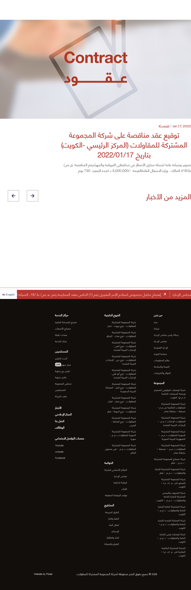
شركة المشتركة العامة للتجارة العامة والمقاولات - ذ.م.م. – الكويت (171, 510)
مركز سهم (63, 364)
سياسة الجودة (160, 353)
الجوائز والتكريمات (162, 372)
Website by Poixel (43, 574)
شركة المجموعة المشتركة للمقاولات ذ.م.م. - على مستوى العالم (120, 449)
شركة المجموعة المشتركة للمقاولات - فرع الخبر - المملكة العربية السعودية (121, 387)
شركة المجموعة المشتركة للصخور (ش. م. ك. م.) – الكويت (173, 483)
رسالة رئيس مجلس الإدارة (166, 334)
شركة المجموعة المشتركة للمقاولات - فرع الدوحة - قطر (121, 409)
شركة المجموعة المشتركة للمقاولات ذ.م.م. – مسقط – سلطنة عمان (171, 449)
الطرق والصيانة (111, 543)
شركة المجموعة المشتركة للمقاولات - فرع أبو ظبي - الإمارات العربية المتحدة (123, 373)
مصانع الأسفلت (63, 328)
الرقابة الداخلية (120, 482)
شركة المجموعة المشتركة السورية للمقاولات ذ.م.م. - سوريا (122, 435)
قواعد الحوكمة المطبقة (116, 495)
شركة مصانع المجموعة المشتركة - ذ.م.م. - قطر (169, 461)
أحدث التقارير (61, 358)
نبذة (155, 322)
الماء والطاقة (113, 537)
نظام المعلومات (162, 360)
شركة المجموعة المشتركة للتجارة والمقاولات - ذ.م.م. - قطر (170, 471)
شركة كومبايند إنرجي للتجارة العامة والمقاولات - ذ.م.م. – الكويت (171, 538)
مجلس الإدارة (160, 341)
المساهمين (60, 389)
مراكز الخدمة (61, 341)
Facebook (60, 457)
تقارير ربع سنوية (62, 371)
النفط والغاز (113, 518)
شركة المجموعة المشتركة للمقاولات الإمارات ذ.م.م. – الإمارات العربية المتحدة (171, 421)
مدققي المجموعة (63, 383)
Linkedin (59, 451)
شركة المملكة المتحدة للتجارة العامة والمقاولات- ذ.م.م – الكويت (171, 524)
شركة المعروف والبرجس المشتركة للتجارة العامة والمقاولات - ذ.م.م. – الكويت (170, 496)
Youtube (59, 445)
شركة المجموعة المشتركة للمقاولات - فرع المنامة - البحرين (123, 421)
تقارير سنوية (60, 377)
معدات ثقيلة (61, 334)
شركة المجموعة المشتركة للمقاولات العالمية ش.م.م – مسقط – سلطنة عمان (171, 407)
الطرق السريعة (112, 512)
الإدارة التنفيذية (161, 347)
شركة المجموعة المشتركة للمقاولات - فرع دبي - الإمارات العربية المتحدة (121, 360)
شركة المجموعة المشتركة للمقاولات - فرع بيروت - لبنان (121, 324)
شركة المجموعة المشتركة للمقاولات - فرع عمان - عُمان (122, 399)
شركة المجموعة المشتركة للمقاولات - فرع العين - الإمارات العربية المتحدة (124, 346)
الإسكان (115, 531)
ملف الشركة (61, 396)
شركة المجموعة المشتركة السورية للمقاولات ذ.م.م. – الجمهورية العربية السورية (172, 435)
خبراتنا (156, 328)
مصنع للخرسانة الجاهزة (66, 322)
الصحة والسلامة (162, 366)
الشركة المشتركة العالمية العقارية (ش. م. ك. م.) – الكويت (173, 552)
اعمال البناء (114, 524)
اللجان (124, 488)
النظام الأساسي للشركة (115, 469)
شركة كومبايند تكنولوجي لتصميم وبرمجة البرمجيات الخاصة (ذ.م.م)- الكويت (169, 393)
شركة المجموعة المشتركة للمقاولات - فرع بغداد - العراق (121, 334)
